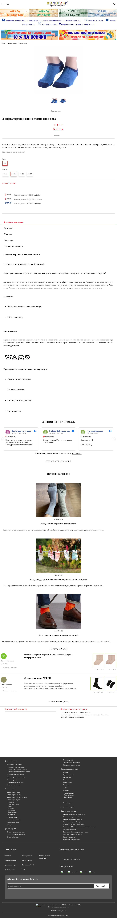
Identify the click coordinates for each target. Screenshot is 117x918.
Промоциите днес (10, 865)
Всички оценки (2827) (58, 701)
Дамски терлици (12, 780)
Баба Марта (68, 797)
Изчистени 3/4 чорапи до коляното (19, 771)
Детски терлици (68, 803)
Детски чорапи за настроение (16, 832)
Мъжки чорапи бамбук (14, 795)
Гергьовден (11, 810)
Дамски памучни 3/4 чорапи (16, 767)
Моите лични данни (58, 910)
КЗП (23, 869)
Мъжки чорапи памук (14, 792)
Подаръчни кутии (68, 807)
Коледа (10, 806)
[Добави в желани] (111, 182)
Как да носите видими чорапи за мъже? (58, 635)
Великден (11, 802)
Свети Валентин (69, 793)
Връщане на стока (10, 860)
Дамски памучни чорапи (14, 764)
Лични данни (27, 860)
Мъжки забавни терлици (72, 762)
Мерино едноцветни (69, 829)
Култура (65, 785)
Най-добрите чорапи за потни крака (58, 523)
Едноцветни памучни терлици (72, 819)
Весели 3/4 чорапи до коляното (18, 770)
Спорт (65, 787)
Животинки (66, 772)
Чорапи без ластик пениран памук (73, 824)
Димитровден (12, 812)
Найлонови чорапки (13, 785)
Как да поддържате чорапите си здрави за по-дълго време (58, 579)
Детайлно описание (13, 222)
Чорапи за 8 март (13, 804)
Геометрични (11, 814)
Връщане (8, 228)
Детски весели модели (14, 820)
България (10, 825)
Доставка (8, 240)
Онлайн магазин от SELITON (58, 916)
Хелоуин (10, 808)
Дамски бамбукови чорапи (15, 774)
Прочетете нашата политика (58, 907)
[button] (114, 439)
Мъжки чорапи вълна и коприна (17, 797)
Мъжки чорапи (12, 43)
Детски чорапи (10, 829)
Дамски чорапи (11, 761)
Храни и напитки (68, 775)
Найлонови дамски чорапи (71, 839)
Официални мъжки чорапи (71, 765)
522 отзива (77, 453)
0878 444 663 (75, 859)
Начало (3, 43)
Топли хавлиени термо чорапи (72, 834)
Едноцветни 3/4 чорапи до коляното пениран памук (79, 827)
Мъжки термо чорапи (13, 800)
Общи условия (27, 856)
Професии (66, 780)
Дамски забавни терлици (16, 782)
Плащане (8, 234)
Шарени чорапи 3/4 (13, 822)
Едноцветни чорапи (68, 811)
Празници (66, 790)
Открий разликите (12, 817)
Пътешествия (67, 777)
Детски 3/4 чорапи (12, 837)
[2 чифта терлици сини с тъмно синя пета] (58, 93)
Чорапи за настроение (69, 769)
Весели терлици (68, 782)
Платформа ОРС (28, 865)
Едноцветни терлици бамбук (72, 822)
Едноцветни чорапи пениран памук (74, 814)
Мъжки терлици (23, 43)
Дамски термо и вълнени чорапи (17, 777)
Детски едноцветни (69, 837)
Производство (9, 869)
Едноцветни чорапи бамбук (71, 817)
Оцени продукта (56, 111)
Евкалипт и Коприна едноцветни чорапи (75, 832)
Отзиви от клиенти (13, 246)
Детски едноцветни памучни (16, 834)
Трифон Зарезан (69, 795)
